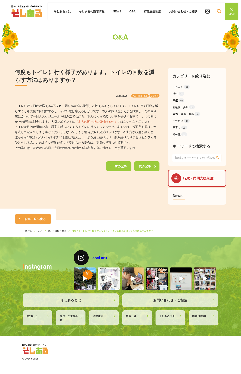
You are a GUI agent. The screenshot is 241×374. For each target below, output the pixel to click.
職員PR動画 (199, 316)
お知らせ (32, 316)
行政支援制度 (152, 11)
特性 (178, 93)
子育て (179, 127)
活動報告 (98, 316)
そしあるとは (62, 11)
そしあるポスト (168, 316)
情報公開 (131, 316)
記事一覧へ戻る (35, 219)
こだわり (154, 95)
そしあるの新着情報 (91, 11)
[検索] (217, 157)
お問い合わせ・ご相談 (183, 11)
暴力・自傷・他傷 (139, 95)
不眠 (178, 100)
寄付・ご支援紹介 (69, 318)
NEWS (117, 11)
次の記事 (145, 166)
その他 (179, 134)
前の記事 (121, 166)
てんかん (180, 87)
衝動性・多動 (183, 107)
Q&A (132, 11)
